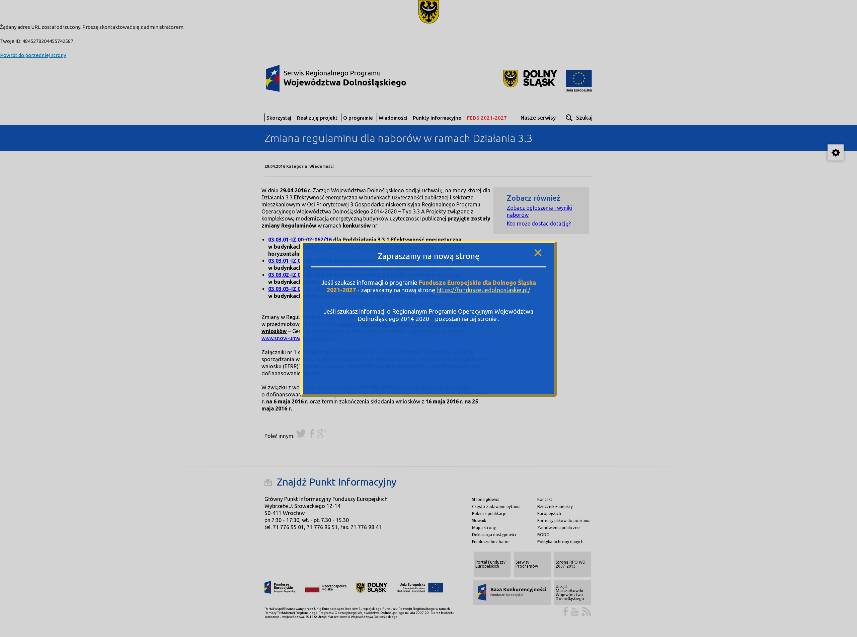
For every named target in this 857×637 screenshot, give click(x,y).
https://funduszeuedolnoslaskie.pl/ (483, 289)
